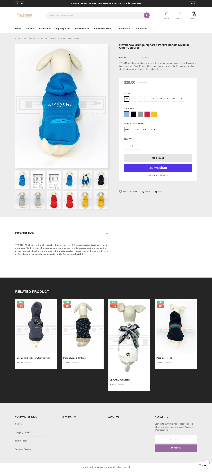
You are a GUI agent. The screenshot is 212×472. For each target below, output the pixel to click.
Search (18, 424)
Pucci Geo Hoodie (164, 358)
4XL (174, 99)
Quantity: (128, 139)
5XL (181, 99)
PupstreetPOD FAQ (103, 28)
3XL (167, 99)
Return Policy (21, 441)
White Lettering (149, 129)
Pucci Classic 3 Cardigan (74, 358)
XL (154, 99)
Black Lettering (132, 129)
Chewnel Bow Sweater (120, 380)
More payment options (158, 175)
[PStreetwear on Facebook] (17, 3)
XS (127, 99)
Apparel (30, 28)
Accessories (45, 28)
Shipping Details (22, 432)
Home (18, 28)
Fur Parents (141, 28)
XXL (160, 99)
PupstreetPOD (82, 28)
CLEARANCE (124, 28)
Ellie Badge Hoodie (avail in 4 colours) (33, 358)
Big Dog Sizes (63, 28)
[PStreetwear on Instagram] (22, 3)
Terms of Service (23, 449)
